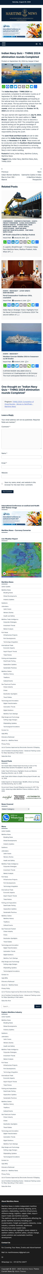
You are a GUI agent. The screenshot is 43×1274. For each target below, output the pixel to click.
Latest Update (23, 226)
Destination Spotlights (10, 694)
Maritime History (9, 674)
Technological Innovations (12, 726)
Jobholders (5, 606)
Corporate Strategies (22, 221)
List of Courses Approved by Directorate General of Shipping (21, 747)
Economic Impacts (9, 648)
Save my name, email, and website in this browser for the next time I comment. (20, 483)
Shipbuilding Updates (10, 723)
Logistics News (8, 228)
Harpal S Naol (33, 61)
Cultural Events (8, 681)
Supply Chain (7, 232)
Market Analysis (8, 629)
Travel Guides (8, 697)
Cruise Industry (8, 687)
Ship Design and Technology (10, 717)
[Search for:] (18, 1006)
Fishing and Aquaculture (9, 658)
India (9, 159)
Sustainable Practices (10, 668)
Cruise (5, 690)
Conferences (8, 221)
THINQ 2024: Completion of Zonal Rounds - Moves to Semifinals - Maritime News (19, 404)
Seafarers (5, 603)
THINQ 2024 (6, 161)
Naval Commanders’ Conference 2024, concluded (17, 296)
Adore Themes (20, 1271)
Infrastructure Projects (10, 635)
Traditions (7, 677)
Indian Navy (19, 154)
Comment (6, 427)
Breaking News (8, 592)
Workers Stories (8, 612)
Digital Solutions (8, 710)
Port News (29, 230)
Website (5, 473)
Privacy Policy (6, 744)
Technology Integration (11, 642)
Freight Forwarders (10, 223)
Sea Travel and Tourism (9, 684)
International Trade (24, 225)
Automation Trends (9, 707)
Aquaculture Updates (10, 664)
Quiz (35, 159)
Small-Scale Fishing (10, 661)
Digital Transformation (10, 703)
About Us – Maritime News (10, 740)
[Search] (40, 43)
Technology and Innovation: (10, 700)
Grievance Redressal (8, 737)
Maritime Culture (31, 154)
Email (4, 463)
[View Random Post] (36, 43)
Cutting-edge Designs (10, 720)
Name (4, 453)
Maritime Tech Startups (11, 713)
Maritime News (7, 156)
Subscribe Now (6, 756)
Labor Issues (7, 609)
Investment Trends (10, 226)
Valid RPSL (5, 733)
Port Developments (10, 638)
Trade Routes (8, 655)
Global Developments (27, 223)
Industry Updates (9, 225)
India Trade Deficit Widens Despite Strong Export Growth (19, 776)
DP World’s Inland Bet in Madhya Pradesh (19, 235)
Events (11, 154)
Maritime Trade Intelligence (13, 230)
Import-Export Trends (10, 651)
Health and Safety (9, 616)
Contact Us (5, 730)
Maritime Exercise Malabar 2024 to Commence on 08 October (21, 357)
